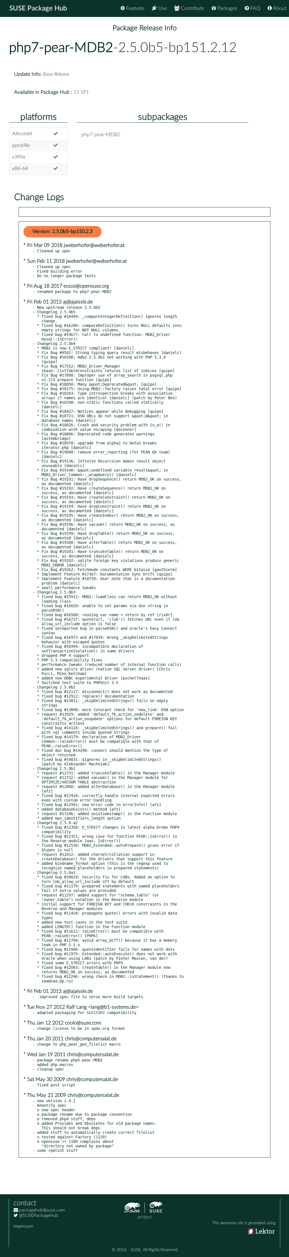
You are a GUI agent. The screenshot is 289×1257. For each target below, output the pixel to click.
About (279, 8)
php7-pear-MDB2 (61, 48)
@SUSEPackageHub (38, 1215)
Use (162, 8)
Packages (226, 8)
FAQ (254, 8)
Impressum (23, 1226)
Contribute (191, 8)
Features (134, 8)
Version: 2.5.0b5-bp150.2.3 (62, 231)
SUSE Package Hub (38, 8)
